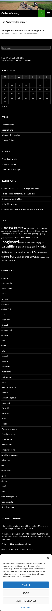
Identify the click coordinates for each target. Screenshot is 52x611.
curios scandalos (41, 228)
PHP (15, 246)
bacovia (27, 228)
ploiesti (21, 246)
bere (3, 293)
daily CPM (6, 309)
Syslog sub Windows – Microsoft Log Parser (23, 30)
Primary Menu (48, 13)
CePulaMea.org (10, 13)
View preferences (26, 600)
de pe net (5, 319)
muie (34, 242)
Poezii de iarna (8, 434)
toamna (5, 256)
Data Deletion (7, 124)
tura (13, 256)
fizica (3, 345)
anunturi (5, 278)
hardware (5, 366)
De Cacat (5, 314)
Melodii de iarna (8, 387)
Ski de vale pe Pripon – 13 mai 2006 (17, 528)
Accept (26, 585)
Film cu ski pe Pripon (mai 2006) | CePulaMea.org (23, 526)
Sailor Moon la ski (9, 204)
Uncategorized (7, 507)
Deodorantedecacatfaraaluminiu (32, 231)
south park (6, 470)
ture (3, 491)
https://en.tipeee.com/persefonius (16, 60)
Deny (26, 592)
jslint (33, 238)
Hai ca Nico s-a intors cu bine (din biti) (18, 193)
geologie (35, 233)
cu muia (5, 304)
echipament (6, 330)
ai (2, 228)
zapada (11, 260)
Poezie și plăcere (9, 429)
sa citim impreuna (9, 455)
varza (35, 256)
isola (29, 237)
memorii (5, 392)
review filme (6, 444)
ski (34, 251)
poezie (29, 246)
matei (21, 242)
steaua (4, 481)
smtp (39, 252)
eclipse (25, 234)
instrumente (6, 377)
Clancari (5, 299)
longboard (10, 242)
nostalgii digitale (8, 397)
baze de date (6, 288)
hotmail (16, 238)
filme (3, 340)
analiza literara (13, 227)
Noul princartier (8, 164)
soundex (44, 252)
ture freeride (7, 502)
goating (42, 234)
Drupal (4, 325)
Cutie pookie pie (8, 544)
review (17, 252)
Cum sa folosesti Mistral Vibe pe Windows (20, 188)
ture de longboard (9, 496)
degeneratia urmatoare (9, 231)
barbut (33, 228)
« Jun (4, 106)
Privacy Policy (26, 607)
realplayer (10, 252)
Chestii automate (9, 159)
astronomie (6, 283)
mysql (39, 243)
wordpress (44, 257)
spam (3, 476)
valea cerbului (24, 256)
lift (37, 238)
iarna (23, 237)
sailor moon (26, 252)
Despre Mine (7, 130)
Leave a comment (30, 34)
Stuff (3, 486)
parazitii (7, 246)
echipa (20, 234)
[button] (47, 557)
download (13, 234)
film (29, 233)
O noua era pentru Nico (12, 199)
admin (20, 34)
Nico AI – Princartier (10, 135)
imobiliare (6, 371)
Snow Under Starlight (11, 169)
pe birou (5, 413)
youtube (4, 260)
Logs (3, 382)
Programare (6, 439)
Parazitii (5, 408)
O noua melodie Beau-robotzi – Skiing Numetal (22, 209)
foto (3, 351)
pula (3, 251)
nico (44, 242)
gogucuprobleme (7, 238)
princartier (40, 246)
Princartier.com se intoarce (21, 549)
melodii (28, 242)
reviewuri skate (8, 449)
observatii (5, 403)
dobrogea (5, 233)
